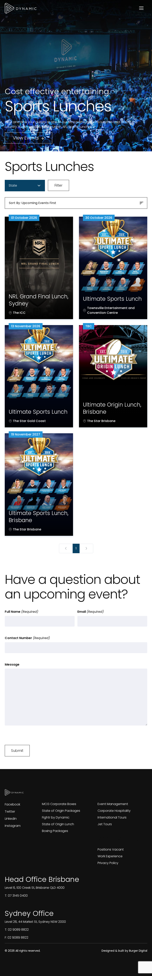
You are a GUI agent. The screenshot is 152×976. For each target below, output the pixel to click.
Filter (58, 185)
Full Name (21, 611)
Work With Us (120, 839)
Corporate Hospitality (114, 810)
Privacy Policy (108, 863)
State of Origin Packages (61, 810)
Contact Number (27, 638)
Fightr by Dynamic (55, 817)
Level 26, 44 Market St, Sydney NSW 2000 (35, 921)
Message (12, 664)
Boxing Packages (55, 831)
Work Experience (110, 856)
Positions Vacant (111, 849)
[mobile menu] (141, 8)
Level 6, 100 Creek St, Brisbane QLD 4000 (35, 887)
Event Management (113, 804)
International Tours (112, 817)
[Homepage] (20, 8)
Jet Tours (105, 824)
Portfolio (112, 793)
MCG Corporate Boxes (59, 804)
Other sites (61, 793)
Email (90, 611)
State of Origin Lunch (58, 824)
